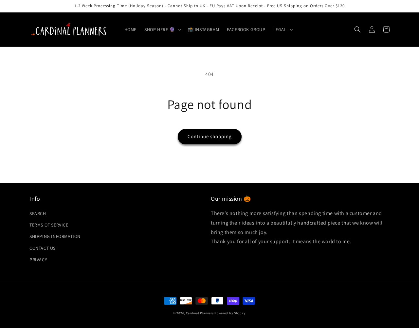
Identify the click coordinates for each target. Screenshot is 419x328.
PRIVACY (38, 260)
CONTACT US (42, 248)
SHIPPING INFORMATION (55, 236)
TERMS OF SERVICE (48, 225)
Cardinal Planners (200, 313)
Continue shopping (210, 136)
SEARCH (37, 213)
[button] (162, 29)
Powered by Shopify (230, 313)
